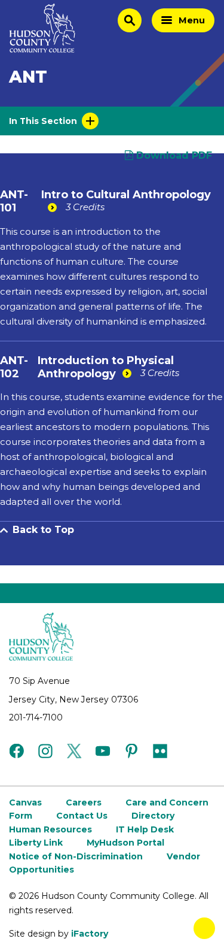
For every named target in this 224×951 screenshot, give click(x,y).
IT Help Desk (145, 829)
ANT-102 (14, 367)
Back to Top (43, 529)
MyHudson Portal (125, 842)
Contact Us (82, 815)
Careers (84, 802)
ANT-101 (14, 201)
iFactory (89, 933)
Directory (152, 815)
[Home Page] (42, 28)
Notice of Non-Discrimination (76, 856)
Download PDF (172, 155)
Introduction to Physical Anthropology (106, 367)
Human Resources (50, 829)
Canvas (25, 802)
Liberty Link (36, 842)
